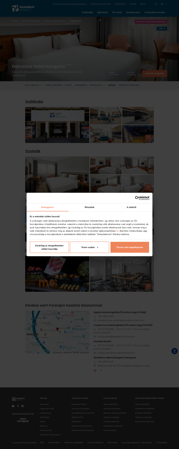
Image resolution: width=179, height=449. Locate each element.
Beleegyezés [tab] (47, 207)
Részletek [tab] (89, 207)
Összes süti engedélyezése (129, 247)
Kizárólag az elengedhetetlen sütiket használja (49, 247)
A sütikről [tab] (131, 207)
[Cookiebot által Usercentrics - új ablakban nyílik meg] (137, 198)
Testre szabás (88, 247)
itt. (117, 231)
